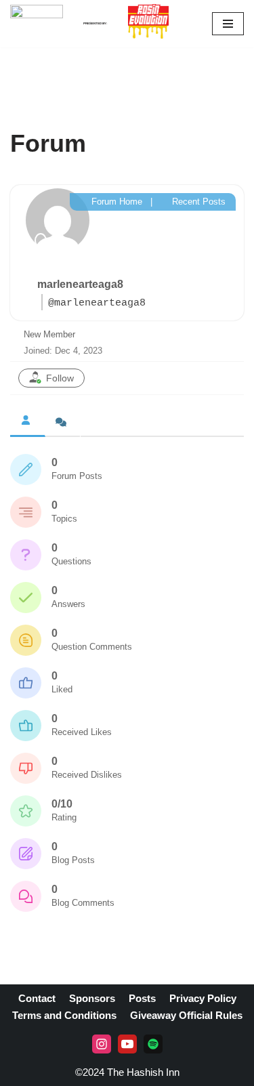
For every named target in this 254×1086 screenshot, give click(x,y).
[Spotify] (153, 1044)
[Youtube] (127, 1044)
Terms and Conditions (64, 1015)
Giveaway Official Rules (186, 1015)
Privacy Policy (202, 998)
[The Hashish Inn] (36, 24)
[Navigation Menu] (228, 23)
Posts (142, 998)
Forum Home (115, 201)
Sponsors (92, 998)
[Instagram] (101, 1044)
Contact (37, 998)
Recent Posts (197, 201)
